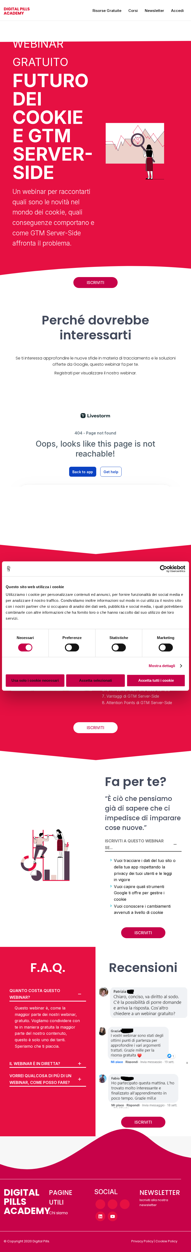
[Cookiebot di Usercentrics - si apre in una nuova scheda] (163, 568)
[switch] (72, 647)
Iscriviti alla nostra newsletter (154, 1202)
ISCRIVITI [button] (95, 282)
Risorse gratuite (107, 10)
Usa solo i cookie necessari (35, 680)
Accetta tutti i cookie (156, 680)
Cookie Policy (166, 1241)
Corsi (133, 10)
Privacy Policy (142, 1241)
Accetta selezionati (95, 680)
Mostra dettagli (162, 666)
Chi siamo (58, 1213)
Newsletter (154, 10)
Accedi (177, 10)
